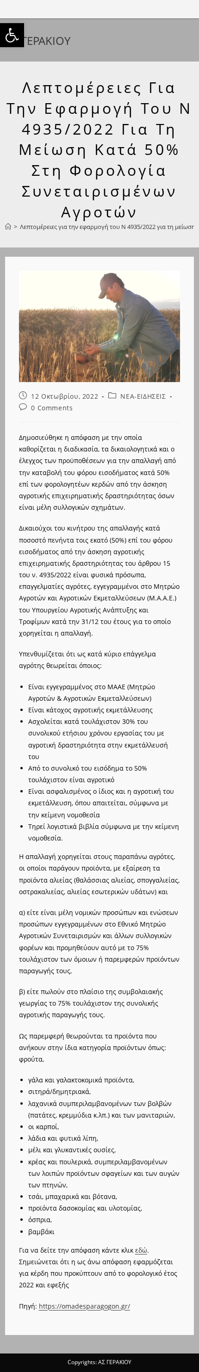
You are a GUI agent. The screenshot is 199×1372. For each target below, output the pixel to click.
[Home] (8, 226)
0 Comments (52, 407)
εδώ (141, 1250)
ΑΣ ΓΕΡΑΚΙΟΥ (37, 40)
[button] (12, 35)
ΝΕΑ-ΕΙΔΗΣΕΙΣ (143, 396)
